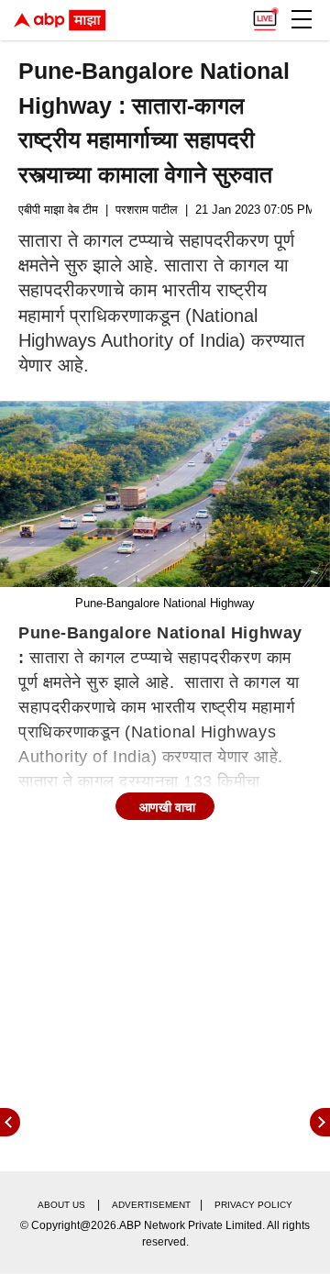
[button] (302, 19)
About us (61, 1205)
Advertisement (151, 1205)
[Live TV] (265, 15)
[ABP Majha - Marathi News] (59, 20)
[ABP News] (320, 1122)
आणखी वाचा (167, 807)
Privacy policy (253, 1205)
